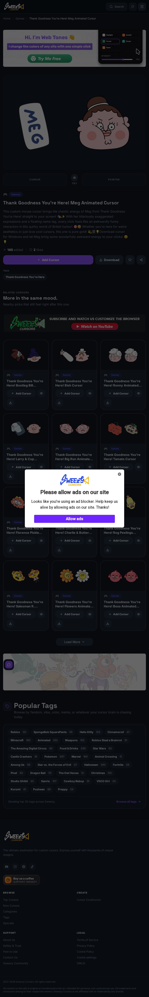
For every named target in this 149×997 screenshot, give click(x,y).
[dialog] (74, 498)
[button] (74, 519)
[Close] (119, 474)
